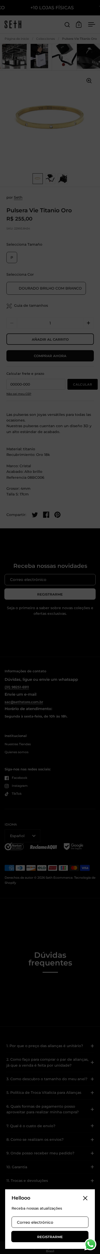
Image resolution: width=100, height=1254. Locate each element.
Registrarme (50, 1237)
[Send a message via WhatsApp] (90, 1244)
